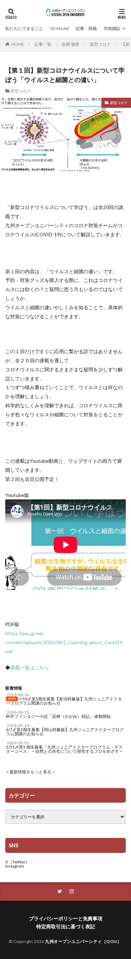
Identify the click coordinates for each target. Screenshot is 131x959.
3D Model (59, 28)
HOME (17, 44)
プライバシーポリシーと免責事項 (65, 918)
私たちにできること (24, 28)
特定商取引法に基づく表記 (65, 926)
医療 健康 (70, 44)
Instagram (14, 866)
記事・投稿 (86, 28)
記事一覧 (43, 44)
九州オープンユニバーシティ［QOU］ (83, 941)
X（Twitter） (17, 861)
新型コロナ (100, 44)
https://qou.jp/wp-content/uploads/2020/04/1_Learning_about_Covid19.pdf (64, 642)
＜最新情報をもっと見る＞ (30, 771)
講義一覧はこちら (29, 667)
